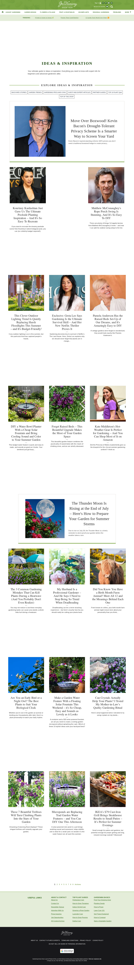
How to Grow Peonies (80, 917)
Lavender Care (77, 914)
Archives (78, 884)
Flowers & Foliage (47, 12)
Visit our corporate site (95, 959)
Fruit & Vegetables (67, 12)
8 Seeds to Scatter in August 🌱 (44, 17)
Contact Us (55, 903)
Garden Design (30, 12)
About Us (54, 900)
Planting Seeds (99, 903)
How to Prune (98, 907)
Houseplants (83, 12)
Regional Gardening (101, 12)
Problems (117, 12)
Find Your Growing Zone (102, 900)
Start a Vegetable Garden (102, 921)
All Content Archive (57, 921)
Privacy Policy (85, 940)
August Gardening (13, 12)
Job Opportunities (57, 917)
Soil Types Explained (101, 914)
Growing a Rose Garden (80, 910)
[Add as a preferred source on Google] (67, 951)
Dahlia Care (76, 921)
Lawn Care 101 (99, 910)
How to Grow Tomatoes (80, 903)
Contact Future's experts (49, 940)
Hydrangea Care (78, 900)
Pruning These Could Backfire (69, 17)
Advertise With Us (57, 910)
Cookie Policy (98, 940)
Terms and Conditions (69, 940)
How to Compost (99, 917)
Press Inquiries (56, 914)
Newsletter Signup (57, 907)
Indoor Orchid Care (79, 907)
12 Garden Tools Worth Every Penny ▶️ (97, 17)
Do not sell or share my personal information (67, 944)
